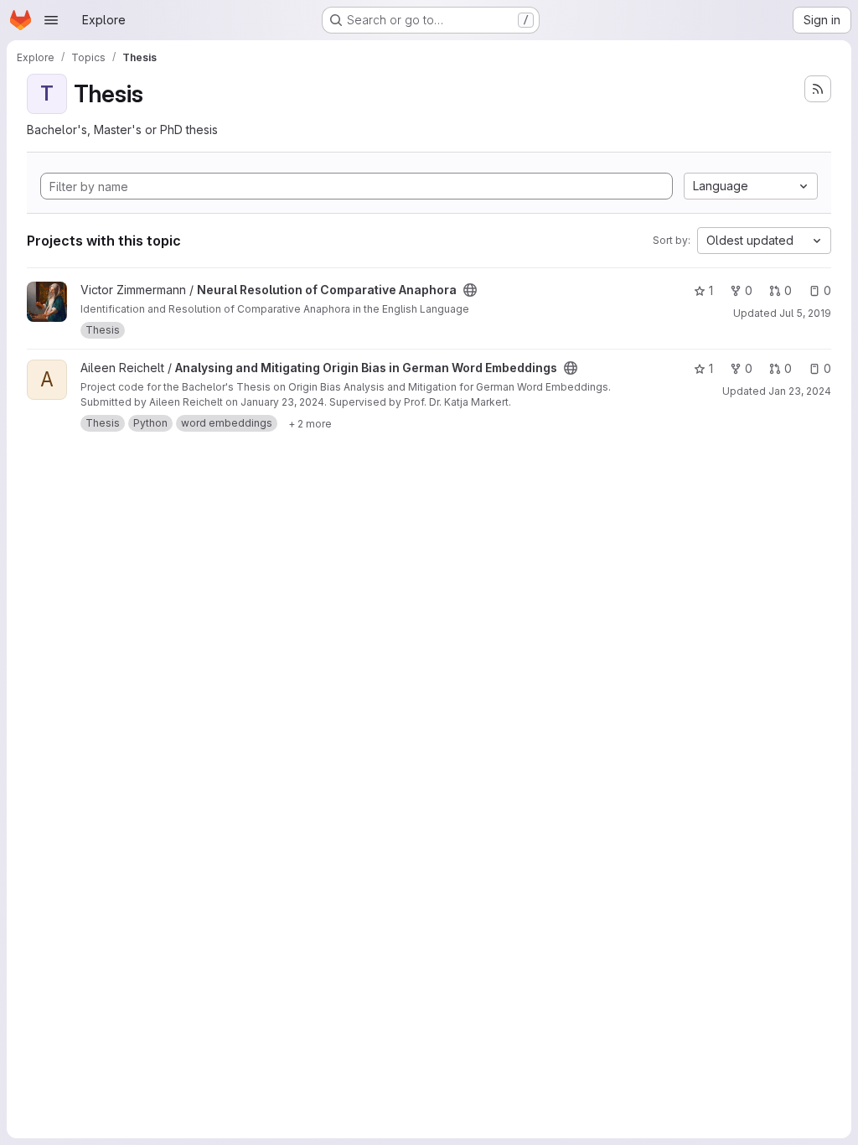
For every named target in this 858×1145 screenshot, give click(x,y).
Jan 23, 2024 (799, 391)
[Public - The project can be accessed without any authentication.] (470, 290)
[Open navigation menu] (51, 20)
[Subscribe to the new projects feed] (817, 88)
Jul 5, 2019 (805, 313)
